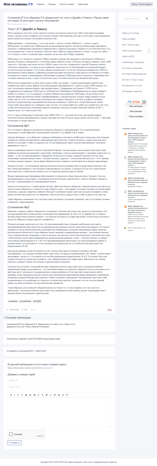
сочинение (13, 301)
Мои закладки (136, 106)
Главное (40, 4)
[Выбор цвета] (51, 395)
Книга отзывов (67, 4)
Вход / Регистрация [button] (141, 4)
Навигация (83, 4)
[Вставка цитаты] (59, 395)
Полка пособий (136, 116)
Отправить (14, 442)
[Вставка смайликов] (38, 395)
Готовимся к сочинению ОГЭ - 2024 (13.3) (26, 351)
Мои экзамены (18, 4)
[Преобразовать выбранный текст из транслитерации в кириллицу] (63, 395)
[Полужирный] (11, 395)
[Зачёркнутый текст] (22, 395)
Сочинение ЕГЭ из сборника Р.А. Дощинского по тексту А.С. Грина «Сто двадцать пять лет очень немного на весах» (41, 325)
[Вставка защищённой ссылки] (47, 395)
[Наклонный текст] (14, 395)
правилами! (47, 368)
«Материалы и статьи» (19, 24)
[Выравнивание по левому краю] (26, 395)
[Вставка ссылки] (43, 395)
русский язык (25, 301)
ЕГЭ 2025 (37, 301)
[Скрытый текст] (55, 395)
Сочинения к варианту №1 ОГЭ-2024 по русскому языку (33, 339)
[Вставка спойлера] (67, 395)
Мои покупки (136, 111)
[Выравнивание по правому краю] (34, 395)
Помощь (52, 4)
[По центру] (30, 395)
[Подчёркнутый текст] (18, 395)
